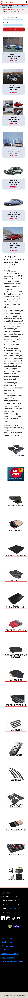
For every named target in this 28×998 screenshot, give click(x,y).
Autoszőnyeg (6, 938)
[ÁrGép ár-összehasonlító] (16, 926)
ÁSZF (19, 997)
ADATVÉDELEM (12, 997)
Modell (5, 23)
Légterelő (5, 950)
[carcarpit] (8, 2)
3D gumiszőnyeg (8, 958)
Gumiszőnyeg (6, 942)
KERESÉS (14, 29)
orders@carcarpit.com (16, 908)
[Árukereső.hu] (10, 926)
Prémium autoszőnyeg (10, 954)
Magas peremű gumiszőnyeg (12, 961)
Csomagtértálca (7, 946)
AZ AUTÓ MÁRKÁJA (10, 17)
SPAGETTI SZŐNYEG (14, 5)
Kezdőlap (4, 5)
